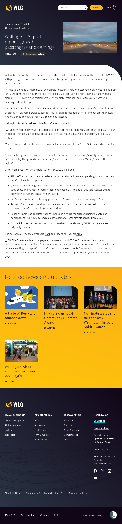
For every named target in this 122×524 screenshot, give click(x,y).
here (47, 233)
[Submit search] (85, 7)
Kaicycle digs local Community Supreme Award (60, 318)
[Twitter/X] (102, 471)
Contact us (99, 420)
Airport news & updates (17, 28)
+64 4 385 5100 (102, 449)
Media (67, 439)
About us (68, 420)
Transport (10, 434)
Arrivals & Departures (16, 420)
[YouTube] (95, 478)
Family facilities (42, 434)
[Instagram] (109, 471)
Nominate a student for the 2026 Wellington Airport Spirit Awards (99, 320)
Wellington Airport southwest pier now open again (20, 371)
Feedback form (101, 427)
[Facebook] (95, 471)
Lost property (41, 430)
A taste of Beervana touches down (20, 315)
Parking (96, 7)
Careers (68, 425)
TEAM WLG (10, 515)
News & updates (23, 24)
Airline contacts (13, 425)
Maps (37, 420)
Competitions (71, 434)
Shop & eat (40, 425)
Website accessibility (50, 515)
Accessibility (40, 439)
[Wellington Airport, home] (14, 8)
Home (8, 24)
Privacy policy (27, 515)
